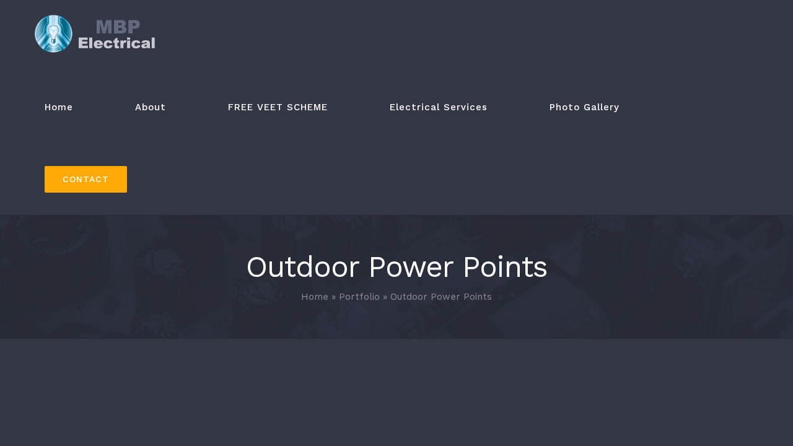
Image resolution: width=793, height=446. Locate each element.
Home (314, 296)
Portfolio (359, 296)
